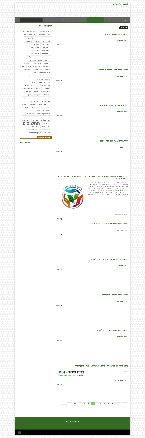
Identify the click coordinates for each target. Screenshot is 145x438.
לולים (34, 72)
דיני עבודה (29, 41)
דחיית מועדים (40, 41)
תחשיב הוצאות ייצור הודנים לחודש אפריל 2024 (109, 259)
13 (75, 404)
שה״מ (48, 117)
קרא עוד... (59, 44)
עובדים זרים (119, 215)
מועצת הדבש (46, 76)
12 (79, 404)
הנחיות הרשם (35, 54)
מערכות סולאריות (27, 88)
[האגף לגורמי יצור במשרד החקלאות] (71, 197)
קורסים (33, 107)
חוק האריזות (46, 66)
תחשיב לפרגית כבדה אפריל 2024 (115, 295)
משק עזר (28, 95)
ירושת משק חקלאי (44, 72)
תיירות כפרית (46, 126)
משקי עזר (37, 95)
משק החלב (47, 95)
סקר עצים (27, 98)
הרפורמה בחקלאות (33, 57)
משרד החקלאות (44, 98)
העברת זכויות (46, 57)
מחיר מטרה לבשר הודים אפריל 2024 (113, 105)
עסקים (24, 104)
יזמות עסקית (38, 69)
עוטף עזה (33, 104)
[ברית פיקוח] (71, 373)
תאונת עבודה (26, 120)
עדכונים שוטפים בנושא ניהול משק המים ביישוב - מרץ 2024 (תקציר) (101, 366)
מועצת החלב (35, 76)
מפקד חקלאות (45, 91)
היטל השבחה (46, 54)
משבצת (28, 91)
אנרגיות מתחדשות (44, 35)
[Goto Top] (19, 432)
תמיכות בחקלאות (31, 129)
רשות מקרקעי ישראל (43, 114)
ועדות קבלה (26, 63)
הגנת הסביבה (46, 44)
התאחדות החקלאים (36, 60)
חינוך (23, 66)
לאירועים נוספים (25, 142)
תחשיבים (120, 40)
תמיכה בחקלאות (45, 129)
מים (121, 380)
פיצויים (48, 107)
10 (89, 404)
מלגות (38, 88)
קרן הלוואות (46, 110)
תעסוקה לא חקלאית (35, 133)
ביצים (38, 38)
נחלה (34, 98)
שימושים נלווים (45, 120)
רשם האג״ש (30, 114)
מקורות (36, 91)
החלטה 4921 (35, 47)
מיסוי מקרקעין (28, 85)
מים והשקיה (46, 85)
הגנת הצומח (35, 44)
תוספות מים (46, 123)
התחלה (124, 404)
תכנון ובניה (35, 126)
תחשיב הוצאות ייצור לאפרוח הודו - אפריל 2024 (109, 224)
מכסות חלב (46, 88)
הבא (69, 404)
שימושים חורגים (28, 117)
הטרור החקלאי (34, 50)
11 (84, 404)
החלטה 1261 (46, 47)
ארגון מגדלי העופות (30, 35)
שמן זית (35, 120)
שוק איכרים (39, 117)
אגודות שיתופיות (44, 31)
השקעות (47, 60)
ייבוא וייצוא (27, 69)
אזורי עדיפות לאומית (29, 31)
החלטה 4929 (46, 50)
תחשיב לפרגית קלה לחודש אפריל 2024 (112, 330)
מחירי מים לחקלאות (44, 82)
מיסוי (37, 85)
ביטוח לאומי (46, 38)
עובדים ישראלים (34, 101)
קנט (26, 107)
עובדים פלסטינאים (44, 104)
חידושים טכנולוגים (34, 66)
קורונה (40, 107)
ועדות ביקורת (37, 63)
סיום (64, 406)
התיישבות (47, 63)
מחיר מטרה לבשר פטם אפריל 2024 (114, 141)
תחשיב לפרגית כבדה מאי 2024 (116, 34)
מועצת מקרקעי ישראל (43, 79)
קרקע (38, 110)
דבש (49, 41)
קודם (117, 404)
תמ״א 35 (47, 133)
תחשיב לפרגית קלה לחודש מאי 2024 (113, 70)
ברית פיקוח (116, 380)
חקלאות (47, 69)
